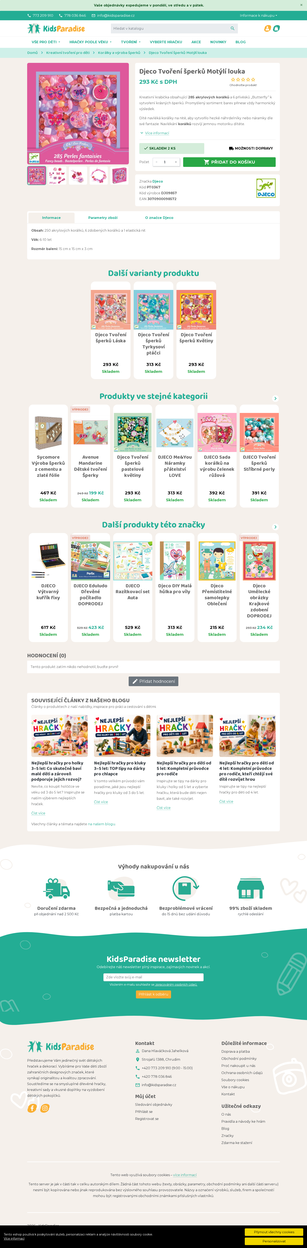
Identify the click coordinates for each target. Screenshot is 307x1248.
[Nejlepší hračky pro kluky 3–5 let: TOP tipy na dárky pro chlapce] (122, 736)
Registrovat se (147, 1119)
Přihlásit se (144, 1112)
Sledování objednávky (153, 1105)
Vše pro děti (45, 42)
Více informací (14, 1238)
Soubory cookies (235, 1080)
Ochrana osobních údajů (242, 1073)
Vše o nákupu (233, 1087)
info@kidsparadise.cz (116, 15)
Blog (241, 42)
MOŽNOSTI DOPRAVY (251, 148)
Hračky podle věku (89, 42)
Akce (196, 42)
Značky (227, 1136)
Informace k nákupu (257, 16)
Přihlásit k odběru (153, 994)
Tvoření (129, 42)
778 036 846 (75, 15)
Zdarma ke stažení (236, 1143)
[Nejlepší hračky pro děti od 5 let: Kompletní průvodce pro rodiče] (185, 736)
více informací (185, 1175)
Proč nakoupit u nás (238, 1066)
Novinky (218, 42)
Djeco (157, 181)
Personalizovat (274, 1241)
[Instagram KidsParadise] (44, 1108)
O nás (226, 1114)
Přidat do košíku (229, 162)
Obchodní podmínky (239, 1059)
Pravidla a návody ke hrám (243, 1122)
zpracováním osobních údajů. (176, 984)
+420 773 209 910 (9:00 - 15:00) (167, 1068)
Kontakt (228, 1094)
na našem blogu (101, 824)
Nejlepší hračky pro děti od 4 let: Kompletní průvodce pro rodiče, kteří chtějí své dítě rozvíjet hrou (246, 771)
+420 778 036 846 (157, 1077)
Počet (144, 162)
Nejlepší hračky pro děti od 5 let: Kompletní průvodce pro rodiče (184, 768)
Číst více (38, 813)
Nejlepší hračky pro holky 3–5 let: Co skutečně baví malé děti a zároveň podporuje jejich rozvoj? (57, 771)
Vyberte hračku (166, 42)
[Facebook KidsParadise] (32, 1108)
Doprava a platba (235, 1052)
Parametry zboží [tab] (103, 218)
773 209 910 (43, 15)
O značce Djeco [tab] (159, 218)
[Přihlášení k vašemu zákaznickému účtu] (267, 28)
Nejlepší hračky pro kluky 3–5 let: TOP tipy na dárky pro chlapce (120, 768)
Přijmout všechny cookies (274, 1232)
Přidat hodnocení (153, 681)
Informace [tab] (51, 218)
